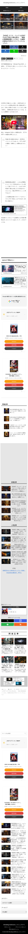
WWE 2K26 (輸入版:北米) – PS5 (14, 336)
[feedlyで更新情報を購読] (13, 612)
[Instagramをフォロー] (11, 612)
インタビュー (10, 58)
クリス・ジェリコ (18, 58)
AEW (4, 58)
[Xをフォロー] (9, 612)
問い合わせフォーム (14, 929)
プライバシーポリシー (20, 927)
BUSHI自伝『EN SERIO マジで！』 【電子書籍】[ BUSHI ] (14, 375)
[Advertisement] (14, 86)
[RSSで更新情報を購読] (15, 612)
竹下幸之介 (9, 60)
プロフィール (7, 927)
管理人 (10, 609)
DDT (4, 60)
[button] (22, 51)
